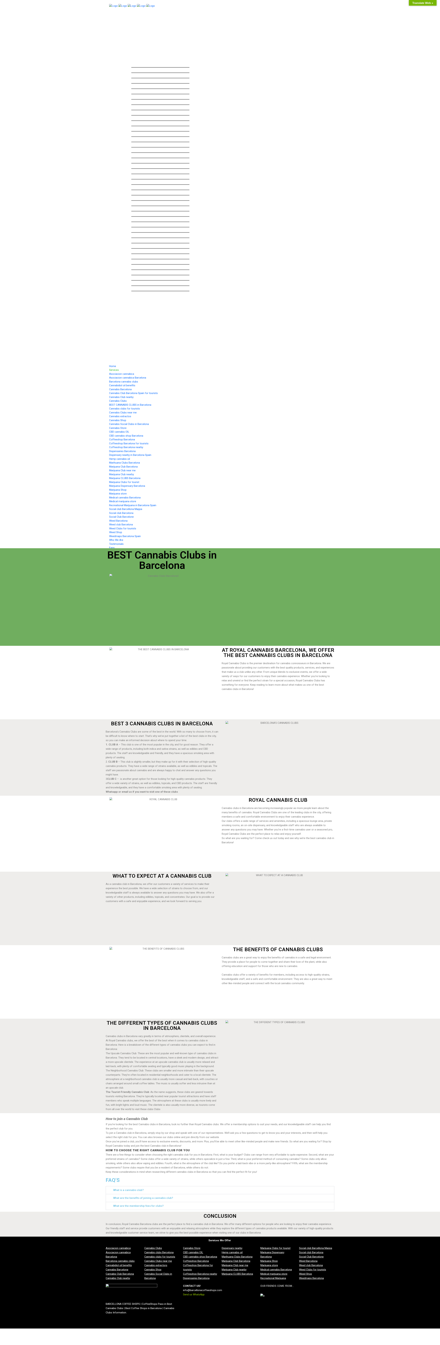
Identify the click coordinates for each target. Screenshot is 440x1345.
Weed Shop (305, 1273)
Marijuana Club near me (235, 1265)
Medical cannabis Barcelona (276, 1269)
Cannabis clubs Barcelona (159, 1252)
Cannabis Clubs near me (158, 1261)
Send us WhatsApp (194, 1294)
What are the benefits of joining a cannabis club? (143, 1198)
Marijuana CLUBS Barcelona (237, 1273)
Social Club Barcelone (311, 1256)
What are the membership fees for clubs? (138, 1205)
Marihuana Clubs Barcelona (237, 1256)
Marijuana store (269, 1265)
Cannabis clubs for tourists (159, 1256)
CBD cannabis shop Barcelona (200, 1256)
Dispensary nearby (232, 1248)
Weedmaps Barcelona (311, 1278)
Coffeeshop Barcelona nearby (200, 1273)
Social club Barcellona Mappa (315, 1248)
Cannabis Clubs (153, 1248)
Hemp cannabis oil (232, 1252)
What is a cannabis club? (128, 1190)
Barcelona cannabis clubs (120, 1261)
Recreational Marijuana (273, 1278)
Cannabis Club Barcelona (120, 1273)
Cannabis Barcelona (117, 1269)
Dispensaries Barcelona (196, 1278)
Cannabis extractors (155, 1265)
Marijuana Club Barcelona (236, 1261)
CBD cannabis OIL (193, 1252)
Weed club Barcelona (311, 1265)
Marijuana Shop (269, 1261)
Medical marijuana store (273, 1273)
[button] (220, 1190)
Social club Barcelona (311, 1252)
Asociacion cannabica (118, 1248)
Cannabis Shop (152, 1269)
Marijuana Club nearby (234, 1269)
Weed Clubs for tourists (312, 1269)
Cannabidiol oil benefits (119, 1265)
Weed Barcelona (308, 1261)
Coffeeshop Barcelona (196, 1261)
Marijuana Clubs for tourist (275, 1248)
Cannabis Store (191, 1248)
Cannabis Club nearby (118, 1278)
